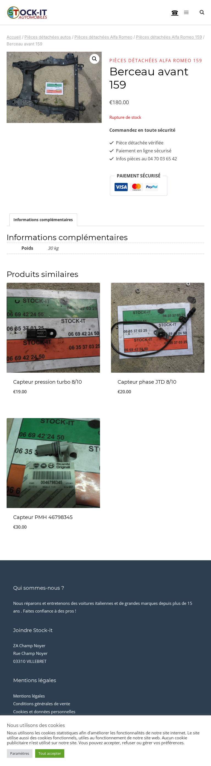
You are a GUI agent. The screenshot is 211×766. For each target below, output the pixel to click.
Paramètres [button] (19, 753)
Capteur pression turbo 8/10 (47, 382)
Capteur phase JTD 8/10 (147, 382)
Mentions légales (29, 696)
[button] (94, 59)
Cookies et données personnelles (44, 711)
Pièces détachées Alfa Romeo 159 (155, 60)
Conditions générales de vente (41, 703)
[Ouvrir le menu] (186, 12)
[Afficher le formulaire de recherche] (199, 12)
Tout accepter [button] (49, 753)
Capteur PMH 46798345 (43, 517)
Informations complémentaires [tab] (43, 219)
